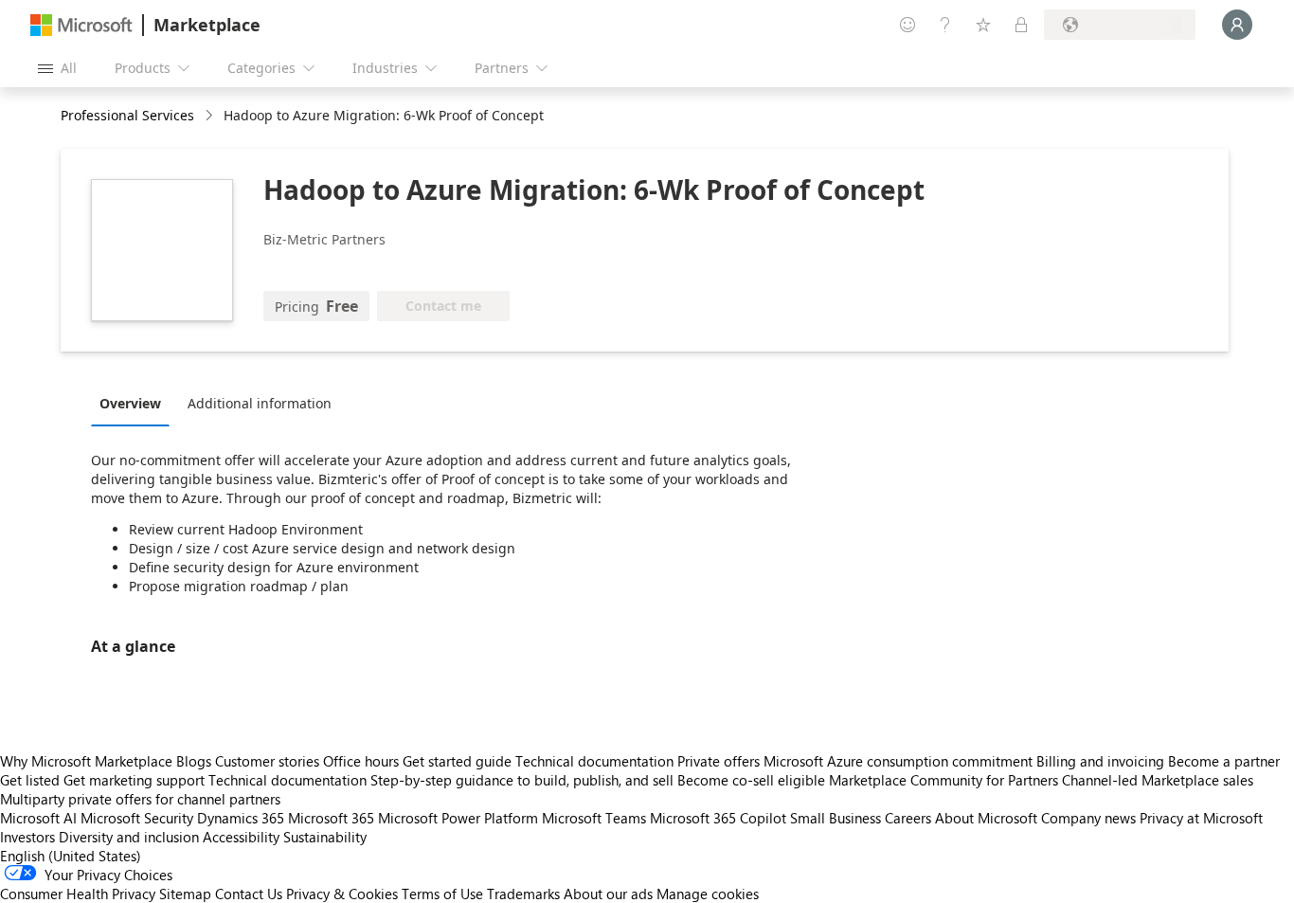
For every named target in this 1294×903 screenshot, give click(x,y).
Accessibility (241, 836)
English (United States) (70, 855)
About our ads (608, 893)
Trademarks (523, 893)
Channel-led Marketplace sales (1157, 779)
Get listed (30, 779)
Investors (27, 836)
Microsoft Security (137, 817)
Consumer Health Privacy (77, 893)
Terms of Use (442, 893)
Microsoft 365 (331, 817)
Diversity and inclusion (129, 836)
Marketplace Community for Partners (943, 779)
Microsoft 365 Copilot (718, 817)
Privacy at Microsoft (1201, 817)
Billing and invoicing (1100, 760)
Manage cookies (707, 893)
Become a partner (1224, 760)
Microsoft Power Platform (458, 817)
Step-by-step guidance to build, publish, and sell (522, 779)
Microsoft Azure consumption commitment (900, 760)
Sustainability (325, 836)
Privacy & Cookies (342, 893)
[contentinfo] (211, 116)
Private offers (718, 760)
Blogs (193, 760)
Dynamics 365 (240, 817)
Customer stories (267, 760)
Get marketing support (134, 779)
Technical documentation (594, 760)
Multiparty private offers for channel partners (140, 798)
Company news (1088, 817)
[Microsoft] (81, 25)
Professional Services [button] (127, 115)
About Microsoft (986, 817)
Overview (130, 403)
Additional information (260, 403)
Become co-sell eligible (751, 779)
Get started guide (457, 760)
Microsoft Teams (594, 817)
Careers (908, 817)
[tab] (135, 403)
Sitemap (185, 893)
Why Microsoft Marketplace (86, 760)
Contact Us (248, 893)
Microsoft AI (38, 817)
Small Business (835, 817)
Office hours (361, 760)
